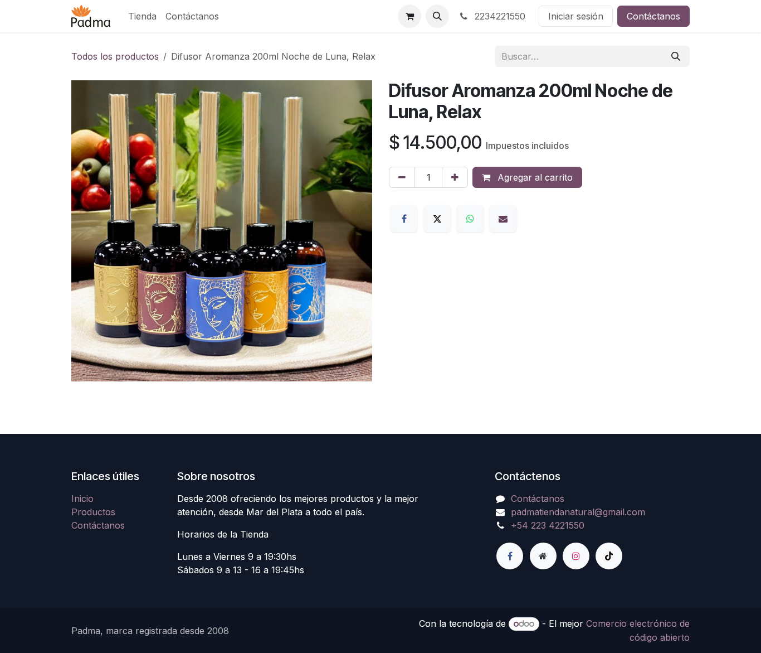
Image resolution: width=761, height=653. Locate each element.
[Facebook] (404, 218)
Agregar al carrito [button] (534, 177)
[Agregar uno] (455, 177)
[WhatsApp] (470, 218)
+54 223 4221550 (547, 525)
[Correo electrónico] (503, 218)
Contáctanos (653, 16)
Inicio (82, 498)
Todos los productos (115, 56)
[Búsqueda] (676, 56)
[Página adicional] (543, 556)
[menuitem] (142, 16)
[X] (437, 218)
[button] (437, 16)
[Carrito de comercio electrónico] (409, 16)
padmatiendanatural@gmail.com (578, 511)
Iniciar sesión (575, 16)
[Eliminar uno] (402, 177)
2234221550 (498, 16)
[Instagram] (576, 556)
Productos (93, 511)
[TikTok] (609, 556)
